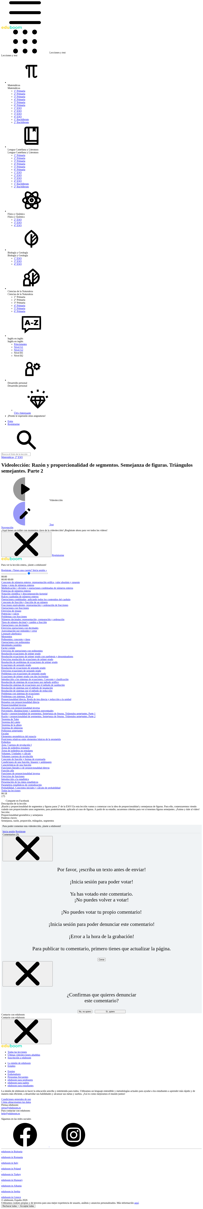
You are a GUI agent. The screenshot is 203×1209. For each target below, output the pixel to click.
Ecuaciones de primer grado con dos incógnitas (24, 676)
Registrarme (58, 555)
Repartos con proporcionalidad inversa (20, 708)
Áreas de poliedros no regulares (17, 750)
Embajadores (14, 1074)
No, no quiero (85, 1011)
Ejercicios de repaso (11, 610)
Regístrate (6, 570)
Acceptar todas (27, 1206)
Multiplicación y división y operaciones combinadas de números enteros (37, 588)
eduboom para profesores (20, 1080)
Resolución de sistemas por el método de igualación (27, 688)
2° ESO (18, 111)
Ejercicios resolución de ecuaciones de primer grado (27, 659)
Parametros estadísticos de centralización (21, 785)
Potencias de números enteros (16, 591)
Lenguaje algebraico (11, 633)
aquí (136, 1203)
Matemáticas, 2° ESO (12, 457)
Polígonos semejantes (12, 730)
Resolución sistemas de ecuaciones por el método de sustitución (33, 685)
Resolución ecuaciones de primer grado (21, 653)
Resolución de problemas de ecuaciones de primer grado (29, 662)
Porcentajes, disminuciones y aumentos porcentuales (27, 710)
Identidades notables (11, 645)
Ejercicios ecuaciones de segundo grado (21, 670)
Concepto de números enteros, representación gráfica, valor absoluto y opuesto (40, 582)
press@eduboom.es (11, 1107)
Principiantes (20, 344)
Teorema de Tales (10, 719)
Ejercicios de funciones (12, 776)
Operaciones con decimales (15, 625)
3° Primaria (19, 96)
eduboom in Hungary (12, 1180)
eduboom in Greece (11, 1197)
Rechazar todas (10, 1206)
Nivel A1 (18, 347)
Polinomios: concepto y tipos (15, 639)
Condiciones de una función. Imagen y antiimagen (26, 762)
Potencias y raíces (10, 613)
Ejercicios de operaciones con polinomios (22, 650)
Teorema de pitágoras (12, 727)
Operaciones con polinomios (15, 642)
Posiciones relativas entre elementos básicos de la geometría (31, 739)
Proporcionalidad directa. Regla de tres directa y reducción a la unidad (36, 699)
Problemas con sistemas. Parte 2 (17, 696)
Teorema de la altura (11, 725)
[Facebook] (25, 1145)
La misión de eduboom (19, 1063)
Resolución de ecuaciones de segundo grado (23, 668)
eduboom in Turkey (11, 1174)
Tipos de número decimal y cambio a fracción (24, 622)
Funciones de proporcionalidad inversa (20, 773)
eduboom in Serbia (10, 1191)
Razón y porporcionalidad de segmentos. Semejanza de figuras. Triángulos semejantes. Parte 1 (48, 713)
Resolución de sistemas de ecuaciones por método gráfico (30, 682)
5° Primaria (19, 102)
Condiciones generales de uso (16, 1099)
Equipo (11, 1071)
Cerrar (101, 959)
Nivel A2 (18, 350)
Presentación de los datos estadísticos (19, 782)
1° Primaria (19, 91)
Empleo (11, 1066)
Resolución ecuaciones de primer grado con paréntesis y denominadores (37, 656)
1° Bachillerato (21, 119)
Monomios (6, 636)
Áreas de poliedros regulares (15, 747)
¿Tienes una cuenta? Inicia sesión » (29, 570)
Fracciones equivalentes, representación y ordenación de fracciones (34, 605)
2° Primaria (19, 93)
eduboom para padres (18, 1082)
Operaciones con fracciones (15, 608)
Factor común (8, 648)
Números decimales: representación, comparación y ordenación (32, 619)
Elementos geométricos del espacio (18, 736)
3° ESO (18, 113)
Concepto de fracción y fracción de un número (24, 602)
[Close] (28, 848)
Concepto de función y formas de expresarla (23, 759)
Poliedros (6, 742)
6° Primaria (19, 105)
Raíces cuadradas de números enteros (20, 596)
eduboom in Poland (11, 1168)
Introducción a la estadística (15, 779)
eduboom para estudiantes (20, 1085)
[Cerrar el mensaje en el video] (26, 544)
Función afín (7, 770)
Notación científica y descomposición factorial (24, 593)
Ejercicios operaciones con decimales (19, 628)
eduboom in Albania (11, 1185)
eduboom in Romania (12, 1157)
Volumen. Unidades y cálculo (16, 753)
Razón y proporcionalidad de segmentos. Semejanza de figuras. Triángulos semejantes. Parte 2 (48, 716)
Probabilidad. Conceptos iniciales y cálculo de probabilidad (30, 787)
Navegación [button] (7, 527)
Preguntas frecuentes (18, 1077)
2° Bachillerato (21, 122)
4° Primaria (19, 99)
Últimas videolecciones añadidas (24, 1054)
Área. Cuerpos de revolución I (16, 745)
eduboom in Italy (9, 1163)
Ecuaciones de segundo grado (16, 665)
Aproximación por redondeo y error (19, 630)
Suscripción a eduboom (19, 1057)
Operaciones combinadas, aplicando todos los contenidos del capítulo (35, 599)
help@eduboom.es (10, 1113)
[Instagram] (73, 1145)
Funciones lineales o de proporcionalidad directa (25, 767)
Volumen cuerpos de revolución (17, 756)
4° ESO (18, 116)
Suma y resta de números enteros (17, 585)
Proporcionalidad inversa (13, 705)
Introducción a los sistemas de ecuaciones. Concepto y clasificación (35, 679)
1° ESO (18, 108)
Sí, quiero (110, 1011)
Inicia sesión (9, 831)
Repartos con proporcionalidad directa (20, 702)
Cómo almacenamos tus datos (16, 1102)
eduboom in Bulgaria (11, 1151)
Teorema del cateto (10, 722)
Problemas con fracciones (14, 616)
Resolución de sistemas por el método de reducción (26, 690)
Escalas (5, 733)
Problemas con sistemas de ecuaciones (20, 693)
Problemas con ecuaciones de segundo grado (23, 673)
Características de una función (16, 765)
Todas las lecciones (10, 790)
